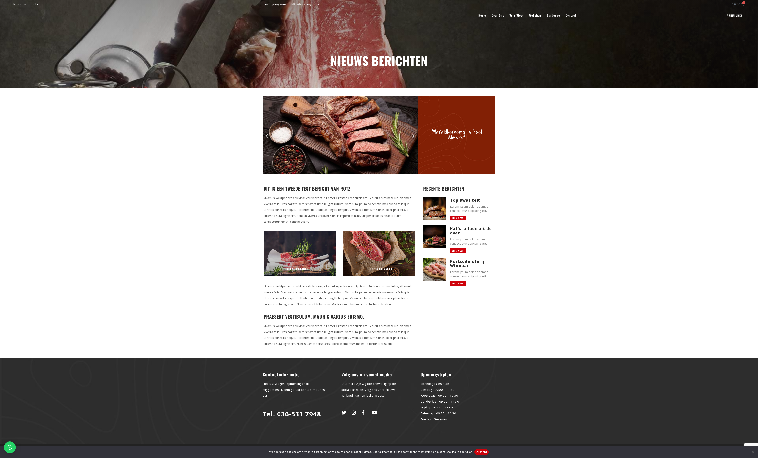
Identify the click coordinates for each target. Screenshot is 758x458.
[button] (267, 135)
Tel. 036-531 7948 (292, 413)
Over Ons (498, 15)
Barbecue (553, 15)
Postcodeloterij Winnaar (467, 263)
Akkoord (481, 451)
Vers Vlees (516, 15)
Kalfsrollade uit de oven (471, 231)
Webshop (535, 15)
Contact (571, 15)
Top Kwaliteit (465, 200)
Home (482, 15)
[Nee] (753, 452)
